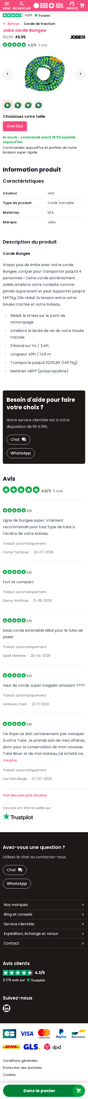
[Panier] (82, 5)
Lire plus (10, 760)
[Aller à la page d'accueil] (49, 5)
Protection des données (22, 1067)
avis (42, 45)
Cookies (9, 1074)
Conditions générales (20, 1060)
